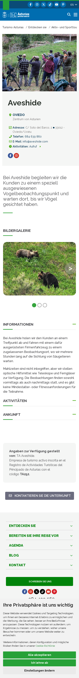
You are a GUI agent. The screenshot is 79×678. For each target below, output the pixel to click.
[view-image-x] (39, 268)
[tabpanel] (39, 271)
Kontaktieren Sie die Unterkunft (41, 496)
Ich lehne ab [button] (39, 662)
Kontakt (17, 565)
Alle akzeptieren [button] (39, 654)
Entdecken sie (22, 526)
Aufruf (33, 146)
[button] (74, 4)
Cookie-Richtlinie (45, 645)
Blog (14, 555)
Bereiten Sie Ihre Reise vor (34, 536)
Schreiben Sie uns (40, 581)
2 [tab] (39, 305)
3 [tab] (45, 305)
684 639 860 (33, 136)
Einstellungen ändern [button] (39, 670)
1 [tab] (34, 305)
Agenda (16, 545)
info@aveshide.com (35, 141)
